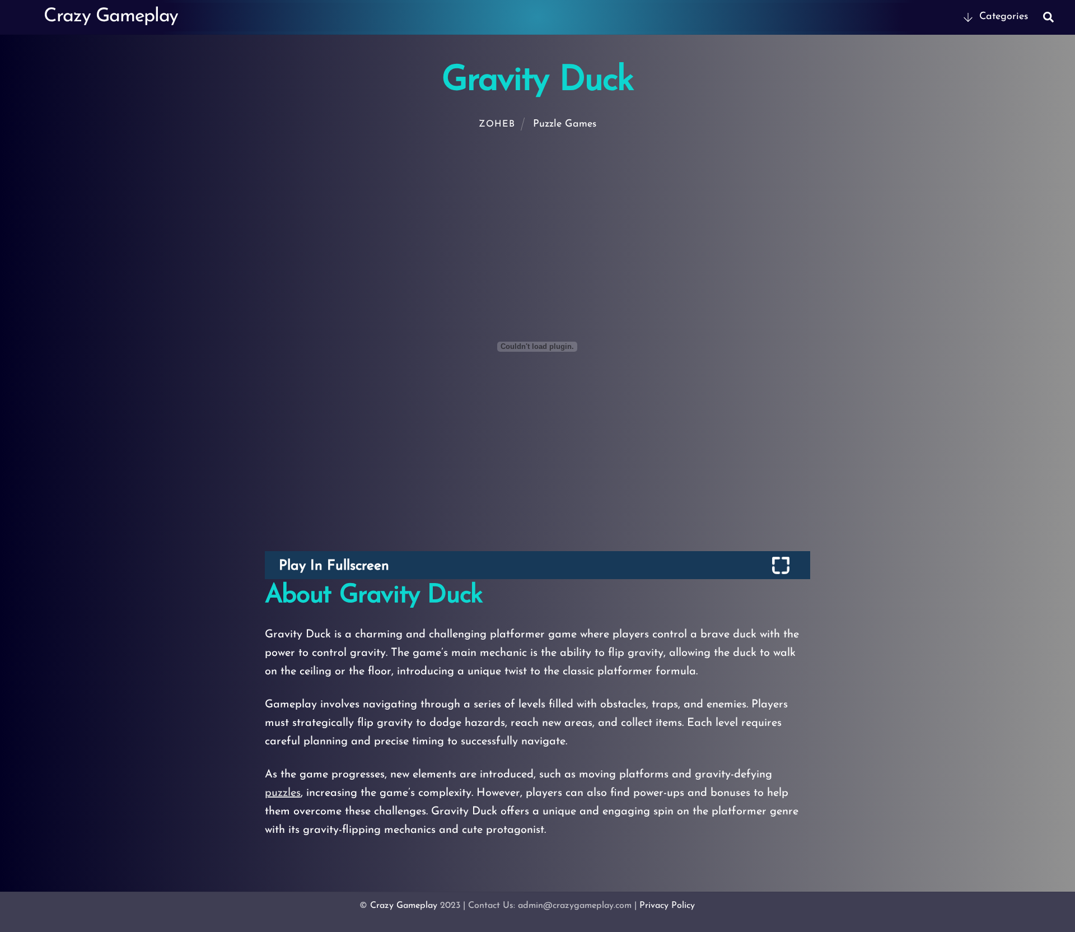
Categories (1002, 17)
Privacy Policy (667, 905)
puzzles (283, 793)
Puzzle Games (564, 124)
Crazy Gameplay (403, 905)
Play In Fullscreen (334, 566)
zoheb (497, 124)
